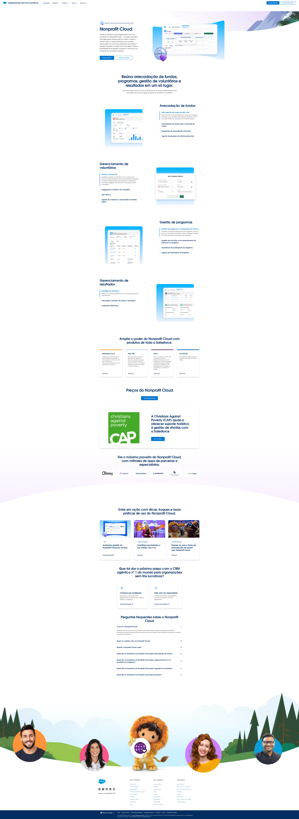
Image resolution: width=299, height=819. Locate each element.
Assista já (140, 555)
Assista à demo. (107, 58)
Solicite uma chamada (160, 604)
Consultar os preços (149, 398)
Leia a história (158, 439)
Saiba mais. (105, 373)
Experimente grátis (124, 58)
